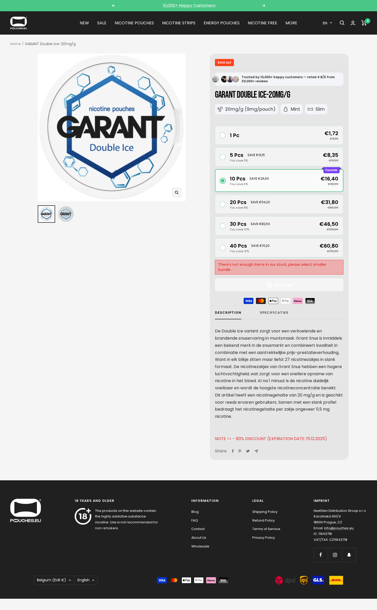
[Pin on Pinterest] (240, 451)
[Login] (353, 23)
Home (15, 43)
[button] (279, 135)
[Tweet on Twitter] (248, 451)
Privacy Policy (263, 537)
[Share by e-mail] (256, 451)
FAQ (194, 520)
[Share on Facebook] (233, 451)
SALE (101, 23)
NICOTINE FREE (262, 23)
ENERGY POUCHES (222, 23)
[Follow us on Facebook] (321, 555)
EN (325, 23)
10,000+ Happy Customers (189, 5)
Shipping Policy (264, 511)
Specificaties (274, 313)
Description (228, 313)
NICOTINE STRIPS (178, 23)
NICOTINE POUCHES (134, 23)
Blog (195, 511)
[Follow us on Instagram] (335, 555)
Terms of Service (266, 528)
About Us (198, 537)
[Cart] (364, 22)
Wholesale (200, 546)
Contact (198, 528)
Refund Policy (263, 520)
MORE (291, 23)
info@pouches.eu (339, 528)
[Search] (342, 23)
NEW (84, 23)
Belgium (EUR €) (51, 580)
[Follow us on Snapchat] (349, 555)
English (83, 580)
